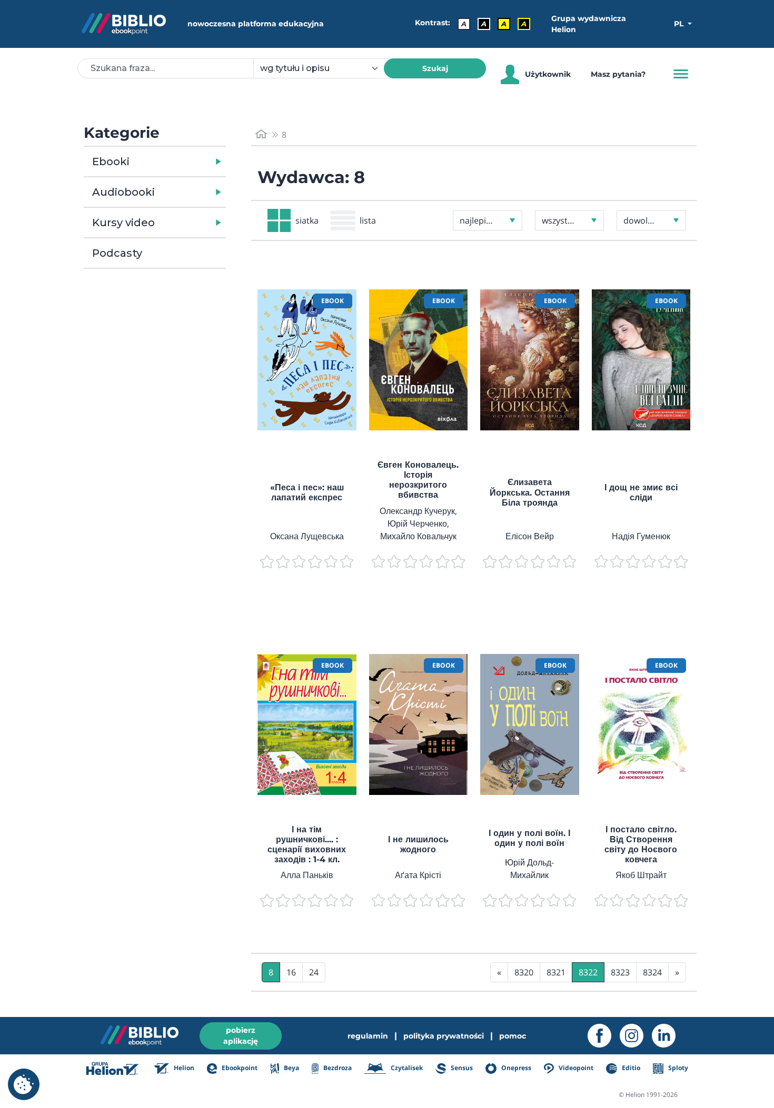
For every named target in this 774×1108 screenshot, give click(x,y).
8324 (652, 972)
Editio (630, 1067)
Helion (183, 1067)
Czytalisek (406, 1067)
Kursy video (123, 222)
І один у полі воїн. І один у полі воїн (529, 838)
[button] (182, 161)
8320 (523, 972)
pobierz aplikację (240, 1035)
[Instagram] (636, 1035)
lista (368, 220)
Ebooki (111, 161)
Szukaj (435, 68)
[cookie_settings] (23, 1084)
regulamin (368, 1036)
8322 (588, 972)
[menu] (306, 359)
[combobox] (325, 68)
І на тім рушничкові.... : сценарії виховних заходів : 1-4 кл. (306, 844)
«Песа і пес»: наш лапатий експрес (307, 492)
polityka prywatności (443, 1036)
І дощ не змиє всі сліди (641, 492)
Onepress (515, 1067)
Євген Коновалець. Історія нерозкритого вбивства (418, 480)
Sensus (461, 1067)
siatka (307, 220)
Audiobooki (123, 192)
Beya (290, 1067)
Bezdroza (337, 1067)
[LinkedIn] (668, 1035)
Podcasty (117, 253)
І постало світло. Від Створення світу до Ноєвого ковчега (640, 844)
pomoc (512, 1036)
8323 (620, 972)
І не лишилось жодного (418, 844)
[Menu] (680, 74)
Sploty (677, 1067)
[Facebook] (604, 1035)
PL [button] (680, 23)
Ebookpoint (238, 1067)
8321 (556, 972)
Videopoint (575, 1067)
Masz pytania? (618, 74)
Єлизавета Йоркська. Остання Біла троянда (530, 492)
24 (314, 972)
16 (291, 972)
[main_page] (261, 134)
